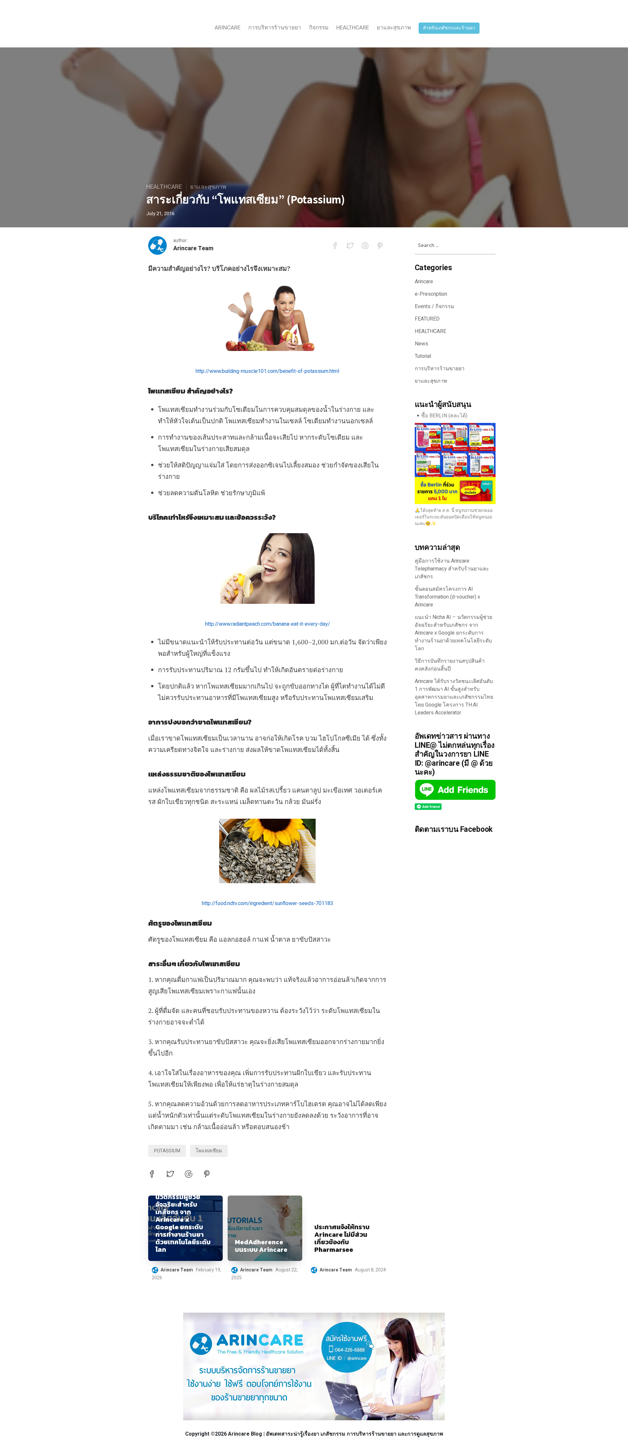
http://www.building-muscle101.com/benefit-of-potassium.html (267, 371)
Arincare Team (193, 248)
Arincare (227, 28)
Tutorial (423, 356)
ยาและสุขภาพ (394, 28)
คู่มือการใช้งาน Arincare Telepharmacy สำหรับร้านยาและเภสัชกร (452, 569)
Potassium (167, 1150)
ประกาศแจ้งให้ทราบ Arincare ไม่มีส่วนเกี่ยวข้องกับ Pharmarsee (342, 1238)
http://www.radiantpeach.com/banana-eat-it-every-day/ (267, 624)
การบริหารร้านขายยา (274, 28)
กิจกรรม (318, 28)
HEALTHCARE (352, 28)
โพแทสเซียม (209, 1150)
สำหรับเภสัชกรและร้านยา (449, 28)
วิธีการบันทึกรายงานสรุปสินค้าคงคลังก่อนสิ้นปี (450, 665)
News (421, 344)
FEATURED (427, 319)
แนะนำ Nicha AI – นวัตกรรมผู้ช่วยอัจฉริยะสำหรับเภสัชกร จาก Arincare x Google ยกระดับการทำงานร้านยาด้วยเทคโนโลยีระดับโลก (183, 1219)
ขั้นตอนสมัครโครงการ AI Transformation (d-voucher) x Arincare (447, 597)
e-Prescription (431, 294)
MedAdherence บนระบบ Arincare (261, 1245)
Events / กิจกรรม (434, 306)
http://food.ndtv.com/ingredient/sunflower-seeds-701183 (267, 903)
